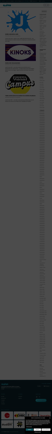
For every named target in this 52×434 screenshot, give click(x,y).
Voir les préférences (46, 429)
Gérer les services (29, 426)
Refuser (37, 429)
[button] (49, 417)
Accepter (29, 429)
